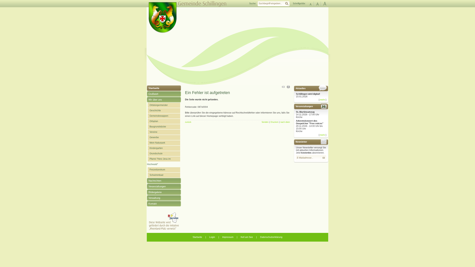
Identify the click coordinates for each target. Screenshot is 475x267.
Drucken (274, 122)
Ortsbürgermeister (159, 105)
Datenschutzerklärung (271, 237)
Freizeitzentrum (157, 169)
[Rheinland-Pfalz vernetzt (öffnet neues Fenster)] (164, 229)
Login (212, 237)
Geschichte (155, 110)
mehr (322, 99)
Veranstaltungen (157, 186)
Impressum (227, 237)
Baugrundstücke (158, 126)
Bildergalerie (155, 192)
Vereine (153, 132)
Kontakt (152, 203)
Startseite (153, 88)
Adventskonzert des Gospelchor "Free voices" (309, 122)
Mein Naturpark (157, 142)
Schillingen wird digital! (308, 94)
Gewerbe (154, 137)
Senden (265, 122)
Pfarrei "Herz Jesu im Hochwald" (159, 162)
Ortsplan (154, 121)
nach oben (285, 122)
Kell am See (247, 237)
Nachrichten (154, 180)
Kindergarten (156, 148)
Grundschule (156, 153)
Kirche (299, 117)
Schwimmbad (156, 175)
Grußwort (153, 94)
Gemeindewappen (159, 116)
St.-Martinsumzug (305, 112)
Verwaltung (154, 198)
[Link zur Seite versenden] (283, 87)
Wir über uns (155, 99)
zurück (188, 122)
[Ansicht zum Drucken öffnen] (288, 87)
